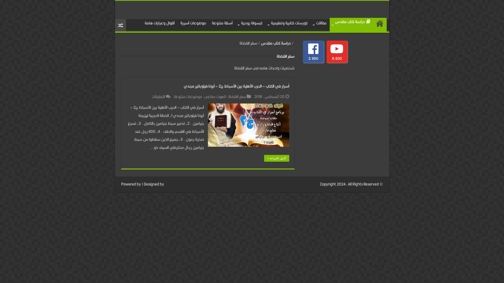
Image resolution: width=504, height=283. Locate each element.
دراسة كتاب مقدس (350, 21)
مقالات (321, 22)
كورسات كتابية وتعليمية (289, 22)
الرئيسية (380, 24)
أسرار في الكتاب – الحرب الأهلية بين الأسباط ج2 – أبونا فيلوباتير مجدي (236, 86)
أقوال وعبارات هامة (160, 22)
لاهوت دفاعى (215, 96)
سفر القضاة (237, 96)
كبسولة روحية (251, 22)
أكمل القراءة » (276, 158)
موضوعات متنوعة (188, 96)
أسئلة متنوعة (222, 22)
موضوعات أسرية (193, 22)
